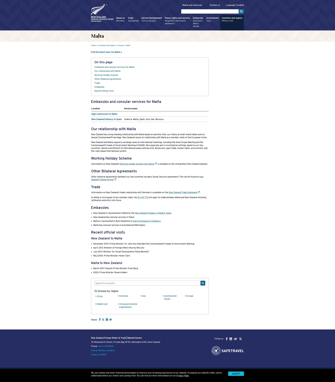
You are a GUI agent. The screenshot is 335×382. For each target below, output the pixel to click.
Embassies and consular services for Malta (114, 67)
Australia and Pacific (170, 297)
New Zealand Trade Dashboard (183, 192)
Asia (144, 296)
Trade (133, 19)
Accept (236, 374)
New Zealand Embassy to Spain (106, 119)
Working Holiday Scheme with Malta (137, 164)
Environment (212, 19)
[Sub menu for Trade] (127, 29)
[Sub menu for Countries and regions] (221, 29)
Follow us (218, 339)
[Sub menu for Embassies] (192, 29)
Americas (123, 296)
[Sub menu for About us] (115, 29)
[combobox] (149, 283)
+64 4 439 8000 (106, 346)
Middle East (102, 304)
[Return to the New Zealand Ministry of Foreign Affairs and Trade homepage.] (102, 13)
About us (120, 19)
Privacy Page (182, 376)
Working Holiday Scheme (106, 75)
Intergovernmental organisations (128, 305)
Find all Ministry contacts (103, 350)
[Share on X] (103, 319)
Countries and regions (232, 19)
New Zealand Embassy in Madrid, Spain (153, 213)
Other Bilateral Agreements (107, 79)
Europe (189, 296)
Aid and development (151, 19)
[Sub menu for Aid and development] (140, 29)
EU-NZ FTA (143, 197)
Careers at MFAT (99, 355)
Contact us (215, 5)
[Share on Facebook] (99, 319)
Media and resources (192, 5)
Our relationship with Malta (107, 71)
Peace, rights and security (177, 21)
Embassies (198, 22)
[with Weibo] (110, 319)
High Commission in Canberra (146, 221)
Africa (100, 296)
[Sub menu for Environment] (205, 29)
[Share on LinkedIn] (107, 319)
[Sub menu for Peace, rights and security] (164, 29)
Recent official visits (104, 91)
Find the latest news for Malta (105, 52)
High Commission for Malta (104, 114)
